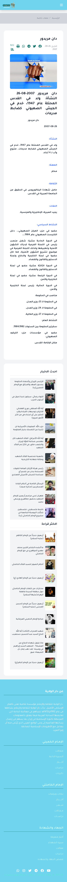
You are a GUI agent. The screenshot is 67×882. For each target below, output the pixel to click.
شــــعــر (59, 805)
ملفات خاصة (42, 18)
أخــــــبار (60, 762)
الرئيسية (56, 18)
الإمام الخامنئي (52, 785)
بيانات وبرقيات (55, 794)
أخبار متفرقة (56, 837)
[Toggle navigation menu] (61, 5)
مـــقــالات (58, 811)
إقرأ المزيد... (57, 730)
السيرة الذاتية (56, 757)
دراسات (59, 854)
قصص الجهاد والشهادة (50, 859)
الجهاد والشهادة (51, 828)
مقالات (59, 848)
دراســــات (58, 816)
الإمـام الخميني (53, 742)
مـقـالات (59, 751)
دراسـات (59, 768)
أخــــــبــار (59, 800)
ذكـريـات (59, 773)
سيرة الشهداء (55, 843)
